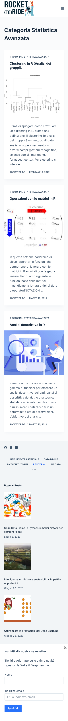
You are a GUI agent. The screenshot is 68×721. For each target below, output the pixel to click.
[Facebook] (5, 447)
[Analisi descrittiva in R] (34, 352)
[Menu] (62, 8)
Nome (8, 674)
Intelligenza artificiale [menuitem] (24, 459)
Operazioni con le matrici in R (32, 198)
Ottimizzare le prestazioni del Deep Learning (31, 630)
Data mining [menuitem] (51, 459)
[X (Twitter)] (11, 447)
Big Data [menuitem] (56, 464)
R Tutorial (16, 56)
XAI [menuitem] (34, 469)
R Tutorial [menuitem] (39, 464)
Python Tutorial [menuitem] (17, 464)
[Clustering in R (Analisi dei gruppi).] (34, 96)
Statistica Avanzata (36, 56)
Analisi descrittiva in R (27, 325)
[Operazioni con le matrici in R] (34, 226)
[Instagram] (16, 447)
